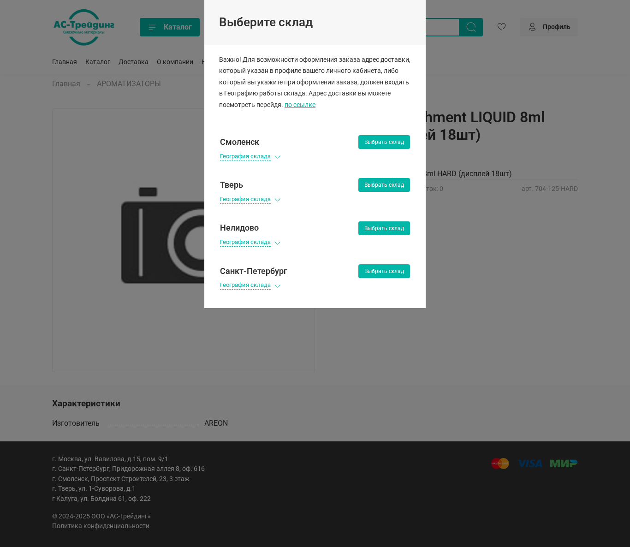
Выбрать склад (384, 142)
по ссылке (300, 105)
